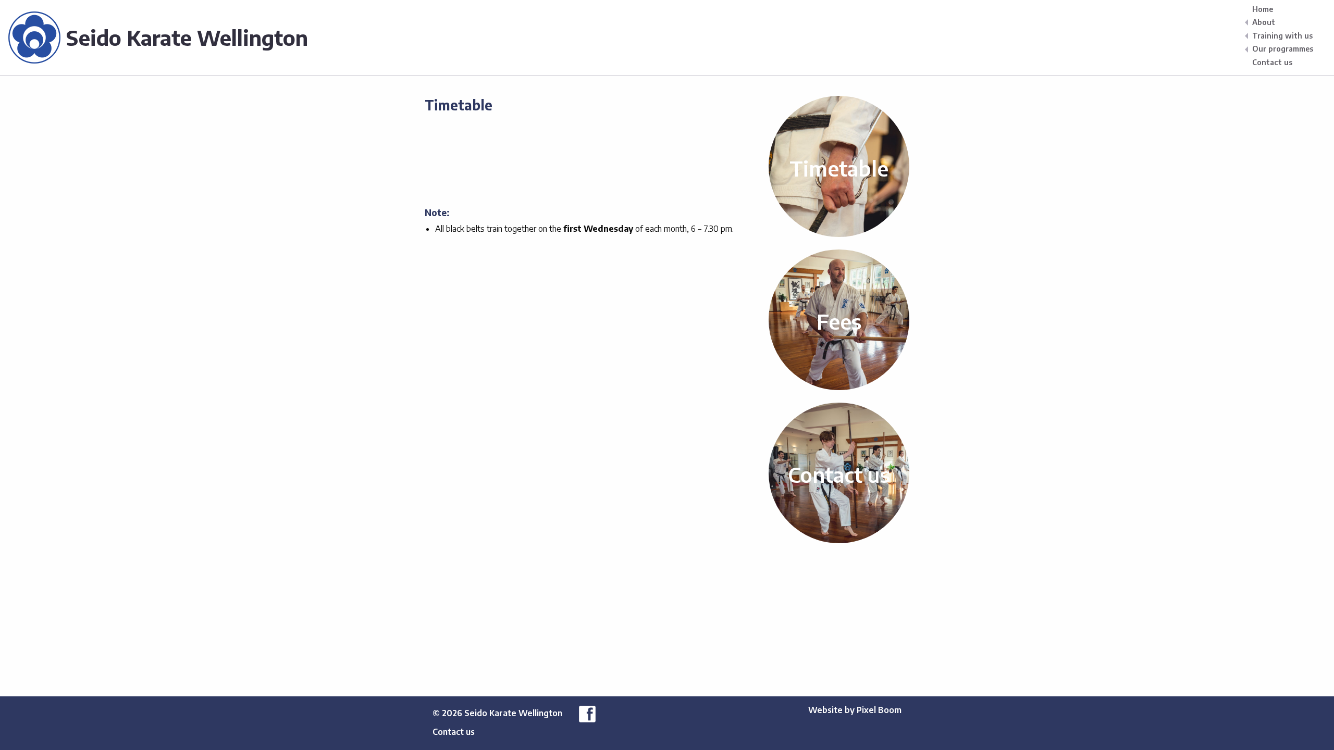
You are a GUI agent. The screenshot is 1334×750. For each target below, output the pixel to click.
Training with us (1282, 35)
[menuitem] (1285, 9)
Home (1262, 9)
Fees (839, 321)
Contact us (1272, 62)
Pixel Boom (879, 710)
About (1263, 22)
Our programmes (1282, 49)
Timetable (838, 168)
